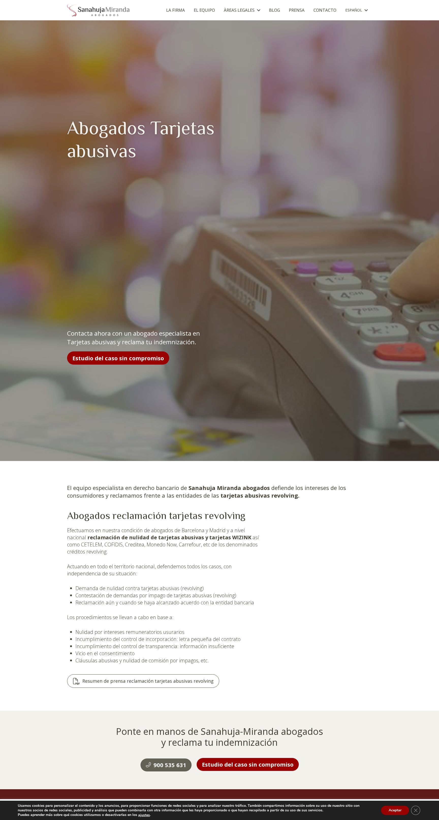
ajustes (144, 815)
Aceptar (395, 810)
